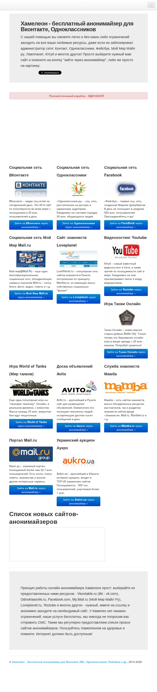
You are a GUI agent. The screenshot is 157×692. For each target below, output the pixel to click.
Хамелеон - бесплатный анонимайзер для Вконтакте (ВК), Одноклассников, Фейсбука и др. (69, 662)
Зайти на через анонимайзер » (31, 225)
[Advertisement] (83, 130)
